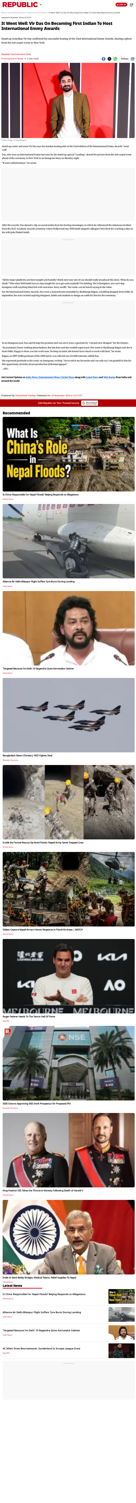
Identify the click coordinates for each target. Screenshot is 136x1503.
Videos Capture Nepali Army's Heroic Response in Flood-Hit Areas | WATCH (43, 929)
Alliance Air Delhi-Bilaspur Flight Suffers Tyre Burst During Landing (39, 581)
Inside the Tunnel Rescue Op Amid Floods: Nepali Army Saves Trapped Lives (43, 842)
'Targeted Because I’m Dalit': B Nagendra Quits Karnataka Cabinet (38, 668)
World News (8, 499)
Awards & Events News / (37, 13)
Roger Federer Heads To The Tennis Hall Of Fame (29, 1016)
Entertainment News (12, 58)
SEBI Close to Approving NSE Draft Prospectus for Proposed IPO (37, 1103)
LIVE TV (122, 4)
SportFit (6, 1021)
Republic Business (10, 760)
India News (7, 586)
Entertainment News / (17, 13)
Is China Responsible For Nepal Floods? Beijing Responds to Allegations (41, 494)
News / (4, 13)
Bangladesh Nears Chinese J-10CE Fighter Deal (27, 755)
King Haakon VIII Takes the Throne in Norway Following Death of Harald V (43, 1190)
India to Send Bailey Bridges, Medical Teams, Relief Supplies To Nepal (39, 1277)
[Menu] (130, 4)
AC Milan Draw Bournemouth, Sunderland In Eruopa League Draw (41, 1348)
